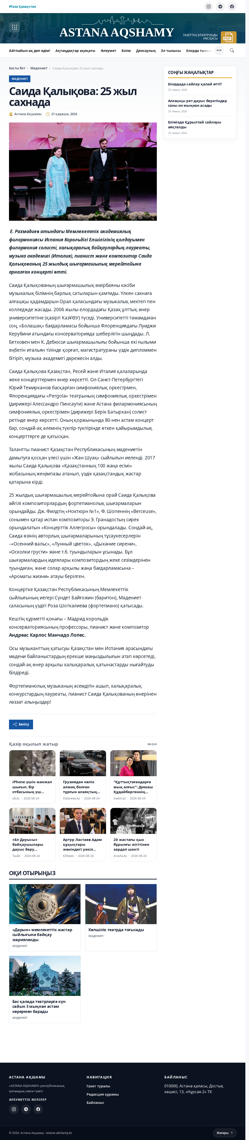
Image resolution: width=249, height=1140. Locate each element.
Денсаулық (146, 50)
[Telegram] (220, 6)
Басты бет (17, 68)
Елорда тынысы (200, 50)
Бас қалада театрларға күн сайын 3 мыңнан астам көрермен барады (39, 1006)
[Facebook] (232, 6)
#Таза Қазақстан (22, 6)
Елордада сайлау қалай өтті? (195, 84)
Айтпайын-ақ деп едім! (29, 50)
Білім (126, 50)
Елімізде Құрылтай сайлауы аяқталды (194, 124)
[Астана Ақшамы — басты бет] (123, 27)
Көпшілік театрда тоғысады (116, 929)
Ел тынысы (171, 50)
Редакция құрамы (103, 1094)
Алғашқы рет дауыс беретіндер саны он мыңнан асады (197, 103)
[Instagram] (208, 6)
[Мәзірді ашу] (14, 27)
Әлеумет (108, 50)
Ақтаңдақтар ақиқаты (75, 50)
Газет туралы (98, 1086)
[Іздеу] (232, 50)
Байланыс (95, 1102)
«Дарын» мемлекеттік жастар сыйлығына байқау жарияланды (42, 934)
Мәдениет (38, 68)
